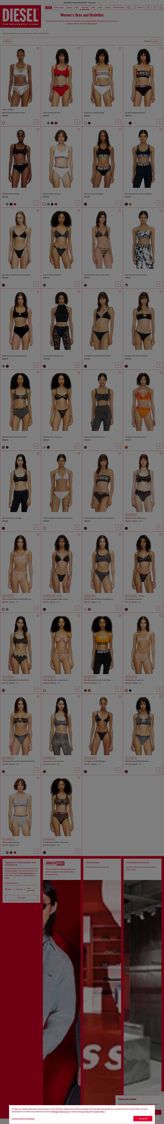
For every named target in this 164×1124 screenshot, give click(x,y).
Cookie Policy (99, 1112)
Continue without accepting (23, 1119)
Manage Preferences (60, 1112)
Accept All (143, 1119)
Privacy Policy (84, 1112)
